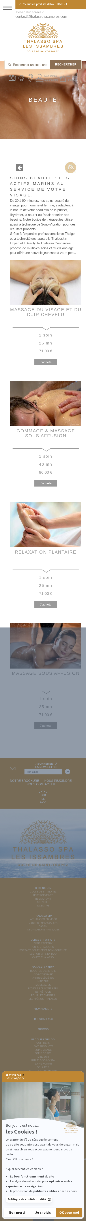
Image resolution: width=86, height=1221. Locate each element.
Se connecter (51, 80)
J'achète (46, 362)
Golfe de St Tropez (43, 891)
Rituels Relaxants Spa (43, 988)
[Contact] (21, 78)
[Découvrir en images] (12, 78)
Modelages (43, 985)
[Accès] (31, 78)
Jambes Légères (43, 977)
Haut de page (43, 798)
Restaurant (43, 898)
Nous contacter (40, 784)
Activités (43, 902)
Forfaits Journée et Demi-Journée (43, 950)
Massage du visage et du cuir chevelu (45, 312)
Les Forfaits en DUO (43, 953)
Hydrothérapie (43, 974)
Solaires (43, 1067)
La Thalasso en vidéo (43, 919)
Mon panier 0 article (72, 78)
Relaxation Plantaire (45, 552)
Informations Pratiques (43, 929)
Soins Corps (43, 1053)
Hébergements (43, 895)
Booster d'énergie (43, 971)
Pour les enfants (43, 995)
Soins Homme (43, 1063)
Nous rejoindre (58, 780)
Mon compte (51, 76)
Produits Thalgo (43, 1039)
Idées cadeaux (43, 1019)
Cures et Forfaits (43, 939)
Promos (43, 1029)
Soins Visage (43, 1050)
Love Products (43, 1046)
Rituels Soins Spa (43, 1060)
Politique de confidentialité (26, 1199)
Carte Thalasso (43, 957)
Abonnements (43, 1008)
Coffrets (43, 1042)
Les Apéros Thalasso (43, 998)
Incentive (43, 905)
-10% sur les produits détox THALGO (43, 4)
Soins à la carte (43, 967)
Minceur (43, 981)
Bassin (43, 926)
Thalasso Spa (43, 915)
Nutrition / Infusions (43, 1070)
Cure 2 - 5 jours (43, 947)
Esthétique (43, 991)
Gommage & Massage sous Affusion (46, 433)
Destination (43, 888)
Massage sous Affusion (46, 673)
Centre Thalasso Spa (43, 922)
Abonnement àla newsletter (46, 765)
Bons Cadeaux (43, 943)
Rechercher (66, 64)
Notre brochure (24, 780)
